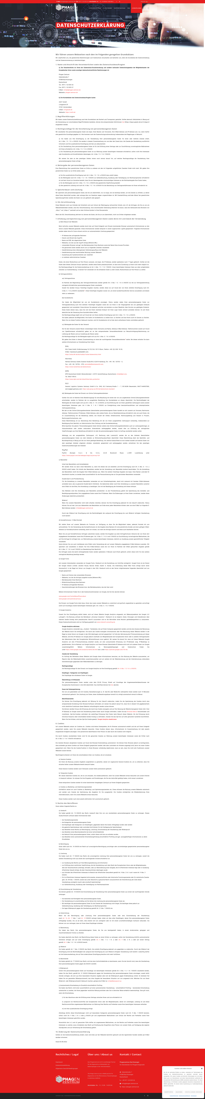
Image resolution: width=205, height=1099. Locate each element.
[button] (202, 1068)
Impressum (194, 1095)
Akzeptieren (169, 1092)
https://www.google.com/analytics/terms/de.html (82, 649)
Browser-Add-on (132, 711)
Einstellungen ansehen (193, 1092)
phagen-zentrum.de (71, 92)
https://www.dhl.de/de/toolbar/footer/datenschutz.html (83, 354)
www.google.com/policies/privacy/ (70, 599)
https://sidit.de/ (70, 112)
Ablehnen (179, 1092)
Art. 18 (83, 918)
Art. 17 (70, 918)
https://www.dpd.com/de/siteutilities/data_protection (82, 379)
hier (123, 122)
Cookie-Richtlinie (174, 1095)
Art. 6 (98, 940)
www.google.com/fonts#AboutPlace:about (72, 596)
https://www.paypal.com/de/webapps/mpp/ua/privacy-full (81, 455)
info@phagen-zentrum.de (68, 1)
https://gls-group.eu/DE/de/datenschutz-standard (99, 389)
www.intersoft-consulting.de (106, 622)
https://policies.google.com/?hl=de (116, 649)
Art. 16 (65, 918)
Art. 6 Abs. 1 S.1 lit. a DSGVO (127, 668)
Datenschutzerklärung (184, 1095)
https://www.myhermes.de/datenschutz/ (78, 367)
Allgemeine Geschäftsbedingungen (67, 1068)
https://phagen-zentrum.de (130, 1087)
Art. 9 (121, 940)
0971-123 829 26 (83, 1)
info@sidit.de (68, 109)
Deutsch (143, 1)
